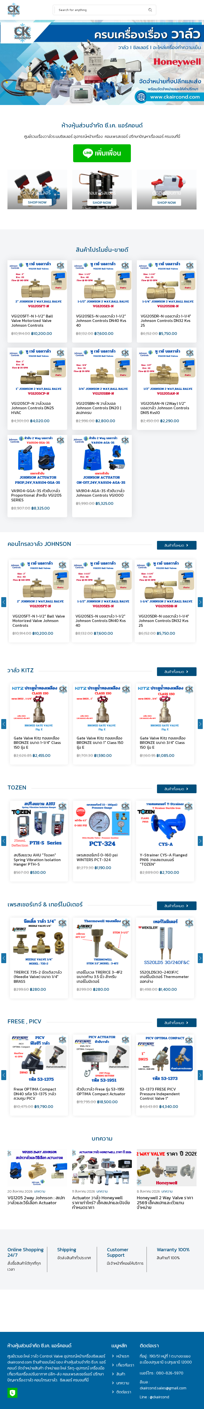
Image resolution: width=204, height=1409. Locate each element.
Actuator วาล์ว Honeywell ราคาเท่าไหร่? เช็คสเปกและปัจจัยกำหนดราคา (101, 1202)
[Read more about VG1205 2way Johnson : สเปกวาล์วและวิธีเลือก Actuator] (37, 1167)
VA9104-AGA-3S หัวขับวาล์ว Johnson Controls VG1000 (100, 493)
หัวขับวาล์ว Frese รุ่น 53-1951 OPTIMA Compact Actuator (101, 1091)
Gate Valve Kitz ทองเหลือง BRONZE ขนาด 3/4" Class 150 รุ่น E (162, 742)
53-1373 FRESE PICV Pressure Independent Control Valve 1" (160, 1093)
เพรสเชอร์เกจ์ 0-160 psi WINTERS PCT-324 (97, 857)
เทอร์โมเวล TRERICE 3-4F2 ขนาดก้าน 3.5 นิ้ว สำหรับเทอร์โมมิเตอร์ (99, 976)
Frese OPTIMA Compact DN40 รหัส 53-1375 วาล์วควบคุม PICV (35, 1093)
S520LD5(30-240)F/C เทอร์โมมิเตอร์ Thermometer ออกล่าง (164, 976)
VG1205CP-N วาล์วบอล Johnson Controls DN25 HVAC (32, 408)
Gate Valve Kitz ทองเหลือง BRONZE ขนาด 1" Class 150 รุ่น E (100, 742)
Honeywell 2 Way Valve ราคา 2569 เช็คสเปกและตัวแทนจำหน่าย (165, 1202)
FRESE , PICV (24, 1021)
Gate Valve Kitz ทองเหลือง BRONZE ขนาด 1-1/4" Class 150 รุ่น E (37, 742)
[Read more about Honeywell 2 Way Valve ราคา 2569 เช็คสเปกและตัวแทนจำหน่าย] (167, 1167)
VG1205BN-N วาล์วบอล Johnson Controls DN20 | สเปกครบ (98, 408)
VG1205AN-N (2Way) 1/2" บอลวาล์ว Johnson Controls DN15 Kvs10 (165, 408)
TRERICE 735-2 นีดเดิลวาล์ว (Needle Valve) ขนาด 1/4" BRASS (38, 976)
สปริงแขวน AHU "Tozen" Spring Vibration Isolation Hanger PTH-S (37, 859)
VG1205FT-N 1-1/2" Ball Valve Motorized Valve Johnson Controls (32, 320)
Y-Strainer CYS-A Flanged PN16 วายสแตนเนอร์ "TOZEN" (163, 859)
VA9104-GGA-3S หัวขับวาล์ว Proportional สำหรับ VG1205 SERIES (36, 495)
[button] (3, 602)
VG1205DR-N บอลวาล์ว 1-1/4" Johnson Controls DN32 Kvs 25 (166, 320)
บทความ (39, 1191)
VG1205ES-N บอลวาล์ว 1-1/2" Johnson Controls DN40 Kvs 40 (101, 320)
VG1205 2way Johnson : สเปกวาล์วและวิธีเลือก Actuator (36, 1200)
